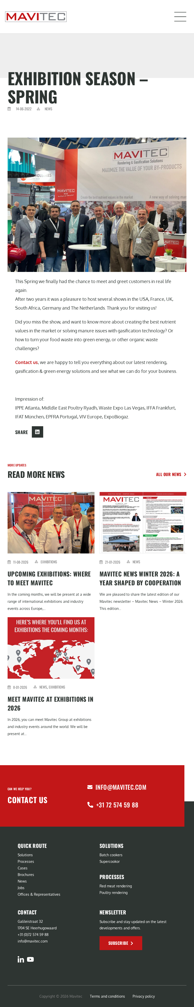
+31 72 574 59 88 (117, 804)
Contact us (26, 362)
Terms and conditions (107, 996)
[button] (180, 16)
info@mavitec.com (121, 786)
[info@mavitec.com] (89, 787)
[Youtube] (30, 959)
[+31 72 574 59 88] (90, 805)
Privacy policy (144, 996)
